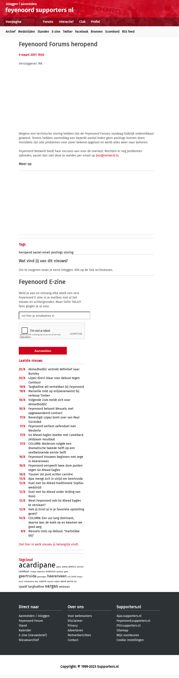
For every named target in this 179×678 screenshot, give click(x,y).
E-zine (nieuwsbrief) (33, 635)
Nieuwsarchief (29, 640)
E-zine (56, 31)
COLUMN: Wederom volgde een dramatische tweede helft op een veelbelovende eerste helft (51, 448)
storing (68, 252)
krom (21, 582)
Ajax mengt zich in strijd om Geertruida (55, 479)
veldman (64, 586)
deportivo (41, 572)
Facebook (81, 31)
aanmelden (29, 4)
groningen (41, 577)
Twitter (67, 31)
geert (66, 572)
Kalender (25, 630)
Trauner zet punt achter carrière (50, 474)
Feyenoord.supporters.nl (133, 621)
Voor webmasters (80, 616)
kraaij (80, 577)
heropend (25, 252)
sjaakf (23, 586)
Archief (10, 31)
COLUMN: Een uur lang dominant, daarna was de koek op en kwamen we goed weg (55, 522)
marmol (50, 582)
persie (70, 581)
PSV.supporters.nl (129, 625)
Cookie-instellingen (130, 640)
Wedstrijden (26, 31)
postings (57, 252)
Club (82, 22)
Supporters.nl (129, 606)
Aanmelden (26, 616)
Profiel (95, 22)
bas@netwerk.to (107, 155)
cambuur (24, 571)
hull (69, 577)
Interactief (66, 22)
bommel (80, 567)
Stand (23, 625)
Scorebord (112, 31)
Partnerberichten (79, 635)
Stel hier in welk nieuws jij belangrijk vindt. (49, 544)
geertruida (27, 576)
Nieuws (32, 22)
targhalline (36, 586)
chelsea (33, 572)
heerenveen (57, 576)
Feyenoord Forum (31, 621)
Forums (48, 22)
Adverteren (75, 630)
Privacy (73, 625)
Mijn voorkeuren (128, 635)
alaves (58, 567)
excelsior (59, 572)
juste (73, 576)
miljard (57, 582)
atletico (72, 567)
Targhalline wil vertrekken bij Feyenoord (56, 387)
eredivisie (50, 571)
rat (75, 581)
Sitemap (122, 630)
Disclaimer (75, 621)
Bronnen (97, 31)
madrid (42, 581)
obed (63, 581)
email (46, 252)
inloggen (12, 4)
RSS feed (128, 31)
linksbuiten (29, 581)
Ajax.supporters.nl (129, 616)
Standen (43, 31)
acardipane (37, 565)
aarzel (37, 252)
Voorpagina (13, 22)
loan (36, 582)
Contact (73, 640)
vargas (51, 586)
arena (64, 567)
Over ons (76, 606)
